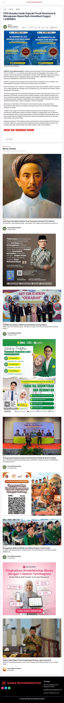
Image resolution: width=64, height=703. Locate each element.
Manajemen (30, 130)
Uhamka (16, 73)
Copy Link (54, 27)
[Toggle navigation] (3, 2)
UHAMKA (7, 130)
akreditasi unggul (20, 130)
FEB (13, 130)
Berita (11, 9)
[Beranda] (5, 9)
